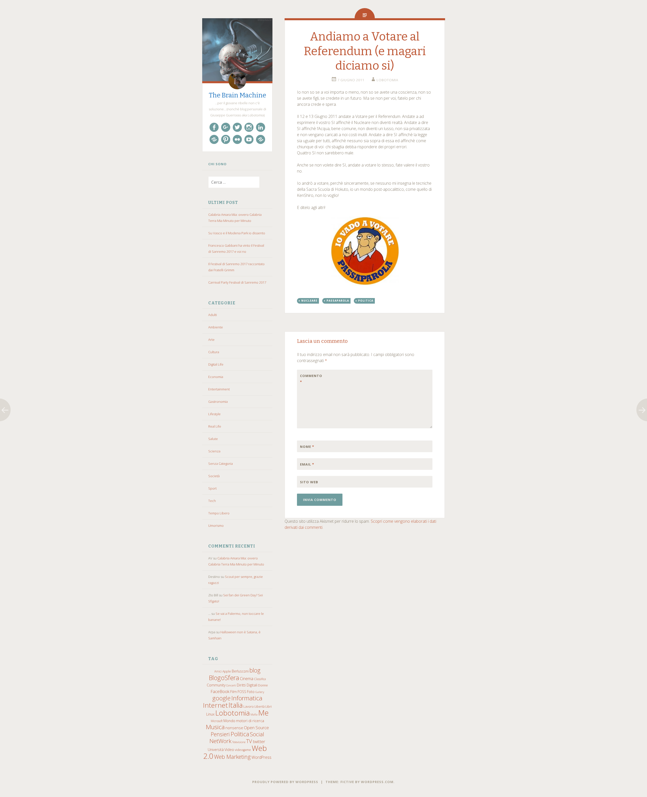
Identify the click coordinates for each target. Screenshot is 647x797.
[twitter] (237, 127)
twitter (259, 741)
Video (229, 749)
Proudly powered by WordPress (285, 782)
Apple (226, 671)
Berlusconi (240, 671)
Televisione (238, 742)
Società (214, 476)
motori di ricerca (250, 720)
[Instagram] (248, 127)
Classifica (260, 679)
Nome (307, 446)
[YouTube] (248, 139)
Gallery (259, 692)
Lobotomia (232, 713)
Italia (235, 705)
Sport (212, 488)
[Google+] (225, 127)
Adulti (212, 314)
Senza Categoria (220, 463)
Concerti (231, 685)
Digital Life (215, 364)
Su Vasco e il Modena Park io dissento (236, 233)
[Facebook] (214, 127)
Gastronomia (218, 401)
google (221, 698)
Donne (263, 685)
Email (307, 464)
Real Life (214, 426)
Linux (210, 714)
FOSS (242, 691)
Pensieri (220, 734)
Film (233, 691)
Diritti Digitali (247, 684)
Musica (215, 727)
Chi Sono (217, 164)
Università (216, 749)
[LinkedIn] (260, 127)
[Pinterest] (225, 139)
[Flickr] (237, 139)
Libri (268, 706)
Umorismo (216, 525)
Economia (215, 376)
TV (249, 741)
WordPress (261, 757)
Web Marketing (232, 756)
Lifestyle (214, 414)
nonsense (234, 727)
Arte (211, 339)
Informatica (246, 698)
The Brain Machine (237, 95)
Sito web (309, 482)
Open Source (256, 727)
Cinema (246, 678)
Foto (251, 691)
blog (255, 670)
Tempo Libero (218, 513)
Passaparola (338, 300)
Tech (212, 500)
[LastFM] (214, 139)
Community (216, 685)
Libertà (260, 706)
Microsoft (217, 721)
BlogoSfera (224, 677)
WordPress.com (377, 782)
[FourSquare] (260, 139)
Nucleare (309, 300)
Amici (218, 671)
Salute (213, 438)
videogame (243, 750)
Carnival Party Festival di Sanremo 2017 (237, 282)
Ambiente (215, 327)
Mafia (254, 714)
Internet (215, 705)
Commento (310, 378)
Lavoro (248, 706)
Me (263, 713)
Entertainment (219, 389)
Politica (239, 734)
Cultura (213, 352)
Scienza (214, 451)
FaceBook (220, 691)
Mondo (229, 720)
